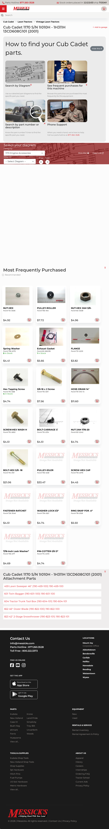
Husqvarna (15, 737)
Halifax (86, 661)
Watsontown (89, 673)
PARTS (13, 709)
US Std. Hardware (19, 781)
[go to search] (44, 126)
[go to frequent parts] (86, 87)
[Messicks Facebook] (12, 665)
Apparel (79, 758)
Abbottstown (89, 650)
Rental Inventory (80, 730)
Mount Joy (88, 643)
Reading (87, 669)
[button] (104, 8)
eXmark (14, 730)
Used (74, 718)
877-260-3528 (27, 2)
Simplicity (31, 722)
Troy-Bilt (31, 726)
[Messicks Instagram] (24, 665)
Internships (81, 770)
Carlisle (86, 657)
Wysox (86, 677)
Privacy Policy (82, 785)
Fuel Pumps (16, 777)
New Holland (16, 718)
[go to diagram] (25, 72)
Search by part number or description (22, 126)
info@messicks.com (22, 643)
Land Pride (32, 718)
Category (8, 149)
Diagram (8, 157)
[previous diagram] (41, 162)
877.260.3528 (36, 647)
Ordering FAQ (83, 774)
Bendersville (89, 653)
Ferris (13, 733)
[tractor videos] (18, 665)
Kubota (13, 714)
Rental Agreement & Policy (85, 734)
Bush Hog (15, 726)
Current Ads (82, 781)
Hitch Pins (15, 774)
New (74, 714)
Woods (30, 733)
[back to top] (105, 268)
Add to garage (100, 27)
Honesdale (88, 665)
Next (47, 158)
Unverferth (32, 730)
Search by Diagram (17, 85)
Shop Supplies (17, 766)
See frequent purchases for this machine (65, 87)
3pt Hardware (17, 770)
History (79, 762)
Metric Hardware (18, 785)
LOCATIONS (88, 638)
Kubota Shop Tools (19, 758)
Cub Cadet (8, 21)
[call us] (67, 111)
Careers (79, 766)
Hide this (96, 48)
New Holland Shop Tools (22, 762)
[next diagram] (47, 162)
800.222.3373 (30, 650)
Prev (41, 158)
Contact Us (55, 821)
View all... (14, 741)
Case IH (14, 722)
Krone (30, 714)
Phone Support (57, 124)
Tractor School (83, 777)
